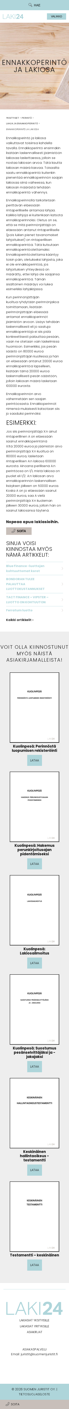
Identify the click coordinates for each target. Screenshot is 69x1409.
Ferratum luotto (19, 610)
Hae (37, 5)
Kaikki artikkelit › (20, 620)
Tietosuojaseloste (34, 1394)
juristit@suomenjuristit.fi (39, 1354)
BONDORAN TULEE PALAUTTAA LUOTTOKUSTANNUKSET (25, 584)
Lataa (34, 760)
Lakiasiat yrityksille (34, 1326)
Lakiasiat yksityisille (34, 1320)
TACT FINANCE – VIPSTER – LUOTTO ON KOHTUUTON (27, 599)
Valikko (56, 16)
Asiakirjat (34, 1332)
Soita (15, 1404)
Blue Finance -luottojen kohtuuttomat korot (25, 568)
